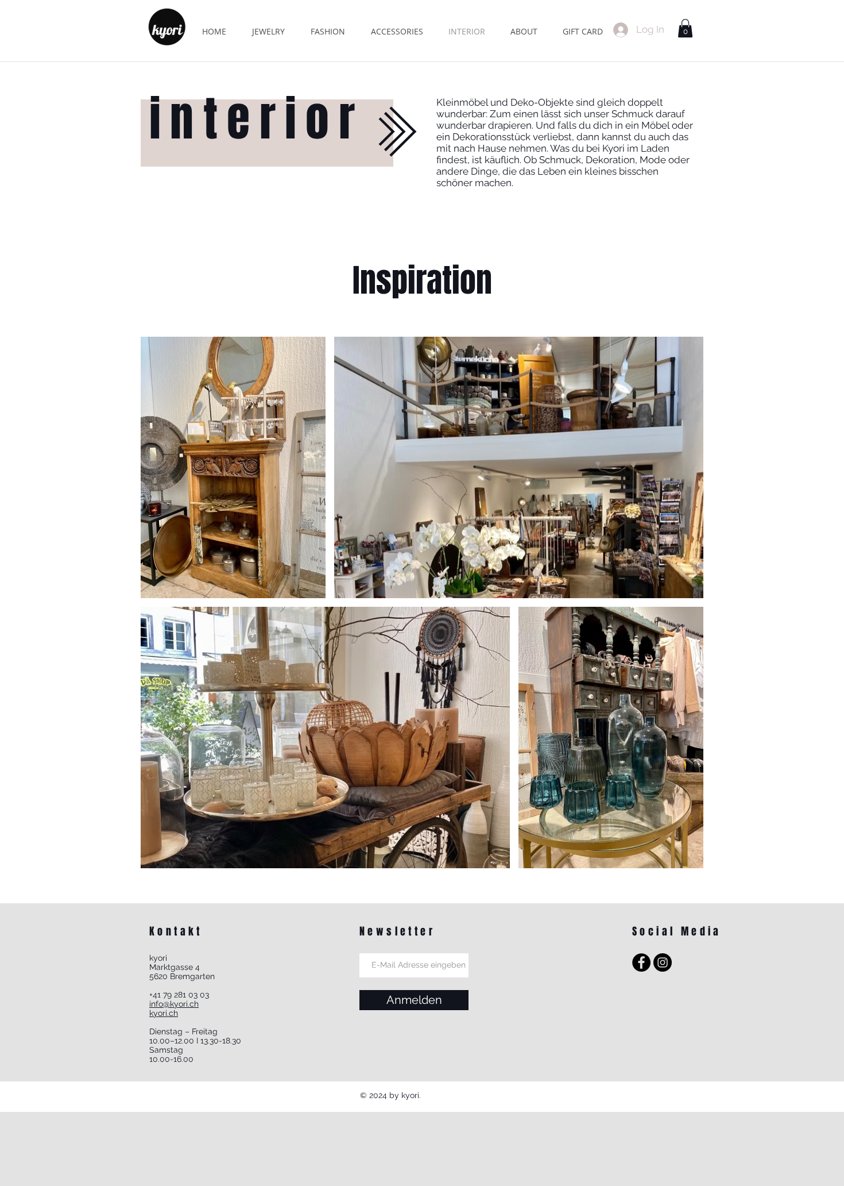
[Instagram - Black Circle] (662, 962)
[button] (685, 28)
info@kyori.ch (174, 1003)
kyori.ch (163, 1013)
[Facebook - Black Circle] (641, 962)
